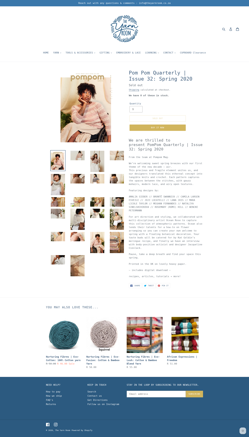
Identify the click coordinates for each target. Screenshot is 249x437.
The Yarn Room (62, 430)
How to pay (53, 391)
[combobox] (227, 29)
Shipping (134, 89)
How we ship (54, 395)
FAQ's (49, 400)
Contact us (94, 395)
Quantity (135, 103)
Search (91, 391)
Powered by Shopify (82, 430)
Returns (51, 404)
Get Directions (97, 400)
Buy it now (157, 127)
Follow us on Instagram (103, 404)
